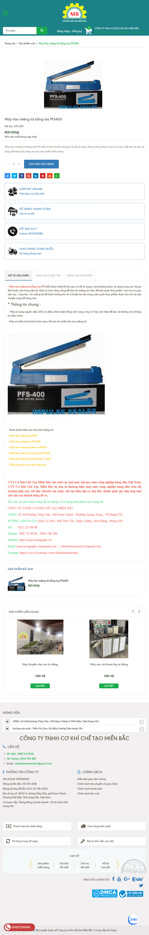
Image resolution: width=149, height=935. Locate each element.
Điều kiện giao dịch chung (91, 778)
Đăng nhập (63, 31)
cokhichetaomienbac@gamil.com (33, 763)
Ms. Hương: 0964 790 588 (21, 758)
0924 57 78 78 (139, 32)
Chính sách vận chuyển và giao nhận (97, 783)
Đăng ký (77, 31)
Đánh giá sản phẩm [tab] (80, 275)
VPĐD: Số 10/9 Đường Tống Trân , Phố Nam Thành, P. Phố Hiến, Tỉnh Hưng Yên (56, 721)
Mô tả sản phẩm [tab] (18, 275)
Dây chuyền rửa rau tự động (40, 664)
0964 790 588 (120, 32)
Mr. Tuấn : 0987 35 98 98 (20, 753)
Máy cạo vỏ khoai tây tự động (109, 664)
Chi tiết (40, 686)
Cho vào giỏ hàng (41, 164)
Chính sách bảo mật (88, 793)
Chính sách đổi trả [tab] (48, 275)
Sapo (114, 930)
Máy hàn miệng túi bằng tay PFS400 (48, 580)
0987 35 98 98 (102, 32)
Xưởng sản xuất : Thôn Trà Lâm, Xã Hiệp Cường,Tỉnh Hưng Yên (47, 728)
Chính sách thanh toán (89, 788)
